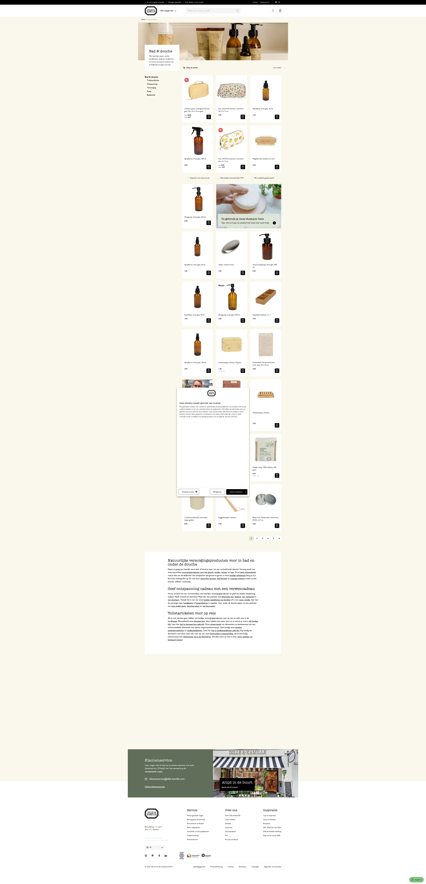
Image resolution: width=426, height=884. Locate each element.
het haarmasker (209, 606)
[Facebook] (159, 856)
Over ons (231, 810)
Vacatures (228, 827)
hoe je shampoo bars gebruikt (192, 624)
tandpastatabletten (194, 631)
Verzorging (151, 88)
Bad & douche (151, 77)
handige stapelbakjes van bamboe (217, 600)
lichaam (224, 572)
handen (217, 572)
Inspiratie (270, 810)
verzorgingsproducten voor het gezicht (197, 572)
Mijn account (273, 10)
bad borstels (222, 579)
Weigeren (217, 492)
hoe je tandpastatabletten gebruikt (225, 631)
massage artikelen (237, 579)
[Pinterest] (152, 856)
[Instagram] (146, 856)
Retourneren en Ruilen (195, 823)
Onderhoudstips (193, 835)
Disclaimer (243, 867)
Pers (226, 835)
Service (192, 810)
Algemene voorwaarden (272, 867)
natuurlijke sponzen (208, 579)
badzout (238, 597)
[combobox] (213, 11)
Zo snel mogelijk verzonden (155, 2)
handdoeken (188, 603)
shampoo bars (199, 621)
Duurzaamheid (230, 831)
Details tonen (188, 492)
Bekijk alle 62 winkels (230, 787)
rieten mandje (244, 600)
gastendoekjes (202, 603)
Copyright (255, 867)
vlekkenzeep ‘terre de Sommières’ (197, 637)
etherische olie (228, 597)
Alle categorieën (167, 11)
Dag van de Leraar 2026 (271, 835)
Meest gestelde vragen (195, 815)
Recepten (266, 823)
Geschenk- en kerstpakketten (198, 831)
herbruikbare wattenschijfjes (221, 634)
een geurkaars (173, 600)
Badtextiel (151, 95)
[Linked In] (166, 856)
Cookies (231, 867)
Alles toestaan (236, 492)
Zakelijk (228, 823)
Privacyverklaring (216, 867)
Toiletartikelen (153, 80)
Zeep (149, 91)
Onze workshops (269, 819)
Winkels (255, 2)
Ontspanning (152, 84)
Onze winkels (230, 819)
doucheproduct (193, 606)
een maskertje (248, 597)
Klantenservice (264, 2)
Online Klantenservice (155, 787)
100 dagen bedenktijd (174, 2)
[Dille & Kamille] (151, 11)
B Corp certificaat (231, 839)
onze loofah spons (178, 606)
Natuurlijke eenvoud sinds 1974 (232, 178)
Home (143, 19)
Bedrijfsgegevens (199, 867)
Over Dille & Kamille (232, 815)
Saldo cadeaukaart (193, 827)
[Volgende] (279, 538)
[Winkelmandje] (280, 10)
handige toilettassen (238, 576)
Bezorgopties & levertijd (196, 819)
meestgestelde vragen (154, 772)
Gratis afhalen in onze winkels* (194, 2)
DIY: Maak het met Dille (272, 827)
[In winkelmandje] (208, 117)
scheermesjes (215, 624)
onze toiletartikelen (248, 572)
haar (232, 572)
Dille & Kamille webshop (272, 831)
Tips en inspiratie (269, 815)
